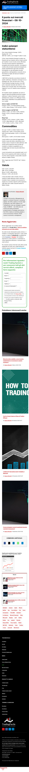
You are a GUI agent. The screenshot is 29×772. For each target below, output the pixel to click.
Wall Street (16, 627)
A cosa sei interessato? (10, 286)
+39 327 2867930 (5, 755)
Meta (21, 615)
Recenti (14, 574)
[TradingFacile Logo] (10, 1)
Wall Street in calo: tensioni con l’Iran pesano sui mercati (15, 578)
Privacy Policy (19, 293)
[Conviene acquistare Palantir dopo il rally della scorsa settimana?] (5, 588)
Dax (9, 610)
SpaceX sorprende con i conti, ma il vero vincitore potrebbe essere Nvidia (15, 593)
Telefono (7, 283)
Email (6, 281)
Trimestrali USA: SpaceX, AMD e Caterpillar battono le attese (16, 600)
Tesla (16, 625)
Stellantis (11, 625)
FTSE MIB (12, 612)
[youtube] (3, 253)
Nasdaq (11, 617)
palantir (13, 620)
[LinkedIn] (13, 543)
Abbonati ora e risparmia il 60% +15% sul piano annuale (12, 8)
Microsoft (5, 617)
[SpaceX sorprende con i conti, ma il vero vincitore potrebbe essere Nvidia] (5, 596)
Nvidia (4, 620)
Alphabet (5, 607)
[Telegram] (22, 543)
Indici (8, 12)
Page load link (3, 767)
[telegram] (10, 253)
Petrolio (18, 620)
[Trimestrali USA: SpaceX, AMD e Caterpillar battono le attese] (5, 603)
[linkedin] (13, 729)
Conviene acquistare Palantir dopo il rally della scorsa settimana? (15, 586)
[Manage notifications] (3, 769)
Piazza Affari (6, 622)
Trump (4, 627)
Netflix (20, 617)
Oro (8, 620)
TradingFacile (4, 12)
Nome (6, 275)
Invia (6, 302)
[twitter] (14, 253)
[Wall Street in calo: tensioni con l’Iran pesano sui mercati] (5, 581)
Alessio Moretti (6, 26)
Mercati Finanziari (14, 615)
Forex (24, 610)
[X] (9, 543)
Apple (15, 607)
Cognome (7, 278)
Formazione (5, 612)
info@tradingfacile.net (6, 754)
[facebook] (7, 253)
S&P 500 (5, 625)
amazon (11, 607)
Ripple (19, 622)
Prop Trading (14, 622)
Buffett (4, 610)
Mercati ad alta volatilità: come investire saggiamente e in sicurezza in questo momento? (13, 360)
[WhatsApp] (18, 543)
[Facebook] (4, 543)
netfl (16, 617)
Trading (21, 625)
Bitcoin (20, 607)
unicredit (10, 627)
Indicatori (18, 612)
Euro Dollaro (14, 610)
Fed (20, 610)
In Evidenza (5, 615)
